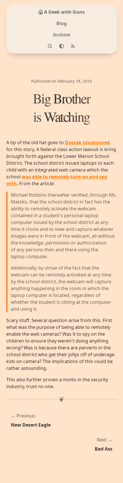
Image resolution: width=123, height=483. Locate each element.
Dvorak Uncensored (87, 142)
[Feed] (73, 46)
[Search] (50, 46)
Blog (61, 23)
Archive (61, 35)
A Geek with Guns (64, 12)
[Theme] (61, 46)
